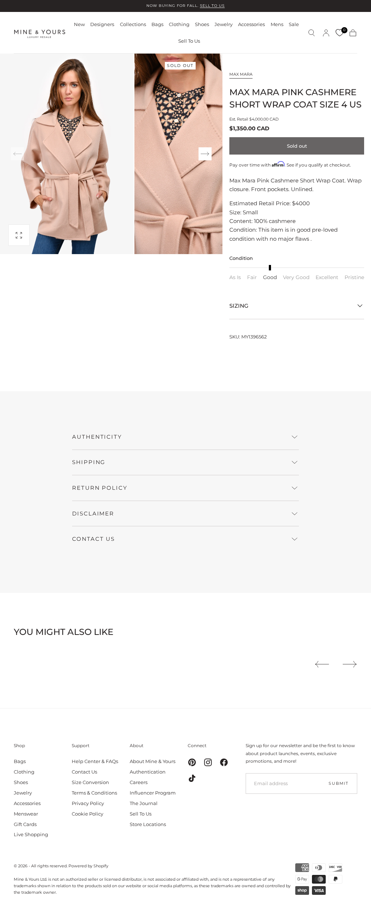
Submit (339, 783)
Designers (102, 24)
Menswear (26, 814)
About (136, 745)
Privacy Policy (88, 803)
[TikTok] (192, 778)
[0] (339, 33)
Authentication (148, 772)
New (79, 24)
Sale (294, 24)
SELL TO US (212, 6)
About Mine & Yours (152, 761)
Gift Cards (25, 824)
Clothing (179, 24)
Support (80, 745)
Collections (133, 24)
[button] (311, 33)
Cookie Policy (87, 814)
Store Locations (148, 824)
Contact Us (84, 772)
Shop (19, 745)
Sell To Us (189, 41)
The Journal (144, 803)
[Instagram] (208, 762)
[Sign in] (326, 33)
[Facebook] (224, 762)
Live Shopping (31, 834)
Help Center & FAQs (95, 761)
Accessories (251, 24)
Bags (157, 24)
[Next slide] (205, 153)
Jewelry (223, 24)
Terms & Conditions (94, 793)
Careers (138, 782)
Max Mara (241, 74)
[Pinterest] (192, 762)
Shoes (202, 24)
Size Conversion (90, 782)
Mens (277, 24)
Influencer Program (153, 793)
